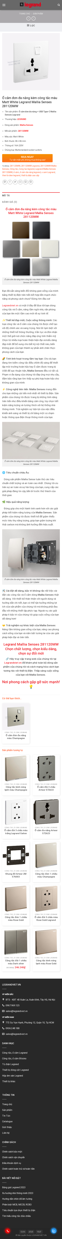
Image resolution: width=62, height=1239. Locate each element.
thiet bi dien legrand (11, 175)
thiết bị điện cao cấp (30, 175)
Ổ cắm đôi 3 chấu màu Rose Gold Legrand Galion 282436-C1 (46, 920)
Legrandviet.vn (10, 305)
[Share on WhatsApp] (4, 182)
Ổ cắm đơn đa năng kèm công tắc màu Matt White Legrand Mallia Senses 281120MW (31, 212)
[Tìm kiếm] (59, 5)
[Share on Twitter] (15, 182)
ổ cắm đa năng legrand (30, 172)
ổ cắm (16, 172)
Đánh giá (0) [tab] (9, 202)
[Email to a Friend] (20, 182)
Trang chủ (24, 14)
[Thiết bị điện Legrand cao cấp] (31, 5)
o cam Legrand (48, 172)
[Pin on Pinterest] (25, 182)
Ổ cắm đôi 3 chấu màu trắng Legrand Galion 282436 (16, 833)
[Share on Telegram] (30, 182)
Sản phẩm (38, 14)
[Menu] (4, 4)
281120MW (15, 166)
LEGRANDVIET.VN (39, 1235)
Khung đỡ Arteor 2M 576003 (15, 875)
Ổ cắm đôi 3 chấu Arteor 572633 (46, 788)
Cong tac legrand (26, 169)
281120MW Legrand (30, 166)
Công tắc (14, 169)
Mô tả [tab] (6, 195)
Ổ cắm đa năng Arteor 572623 (46, 832)
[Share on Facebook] (10, 182)
